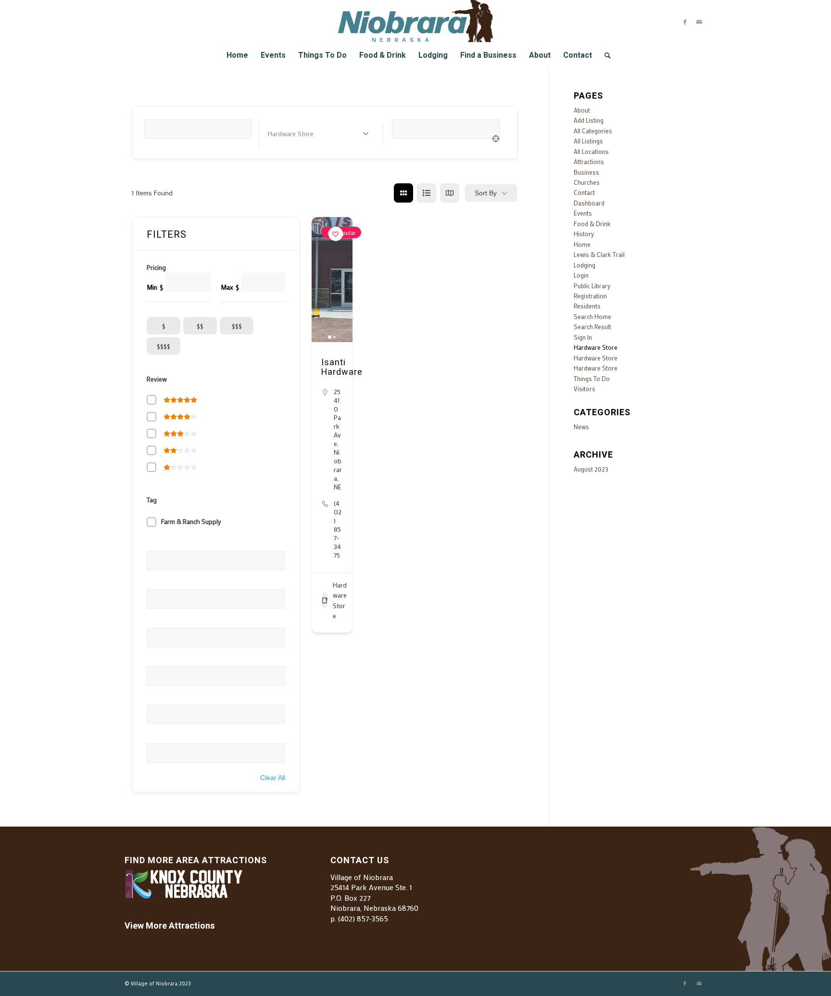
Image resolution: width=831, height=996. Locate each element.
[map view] (449, 193)
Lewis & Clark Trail (599, 254)
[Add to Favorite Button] (335, 234)
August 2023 (591, 469)
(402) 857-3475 (337, 529)
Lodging (584, 265)
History (584, 234)
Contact (584, 192)
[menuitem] (237, 55)
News (581, 426)
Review (157, 379)
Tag (152, 500)
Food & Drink (592, 223)
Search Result (592, 326)
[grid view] (403, 193)
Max (227, 287)
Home (582, 244)
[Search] (604, 55)
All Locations (591, 151)
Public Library (592, 285)
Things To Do (592, 378)
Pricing (156, 267)
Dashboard (589, 203)
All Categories (593, 131)
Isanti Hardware (342, 367)
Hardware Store (340, 600)
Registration (590, 296)
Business (586, 172)
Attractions (589, 161)
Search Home (592, 316)
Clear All (272, 777)
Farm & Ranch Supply (191, 521)
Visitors (584, 388)
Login (581, 275)
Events (583, 213)
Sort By (486, 193)
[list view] (426, 193)
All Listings (588, 141)
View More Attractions (170, 925)
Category (281, 133)
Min (152, 287)
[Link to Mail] (699, 21)
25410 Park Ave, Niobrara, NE (338, 439)
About (582, 110)
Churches (587, 182)
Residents (587, 306)
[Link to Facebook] (685, 21)
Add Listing (589, 120)
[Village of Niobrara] (415, 21)
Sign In (583, 337)
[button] (323, 279)
